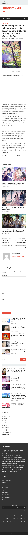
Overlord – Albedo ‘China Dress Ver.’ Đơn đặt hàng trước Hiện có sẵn (17, 404)
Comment (5, 275)
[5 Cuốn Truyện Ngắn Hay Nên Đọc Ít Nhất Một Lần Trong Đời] (6, 323)
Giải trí (4, 420)
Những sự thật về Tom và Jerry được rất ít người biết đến (18, 335)
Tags (18, 365)
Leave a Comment (19, 38)
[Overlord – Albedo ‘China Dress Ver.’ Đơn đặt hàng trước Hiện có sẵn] (6, 407)
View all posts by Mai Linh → (18, 256)
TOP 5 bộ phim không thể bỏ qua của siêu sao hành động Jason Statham (18, 327)
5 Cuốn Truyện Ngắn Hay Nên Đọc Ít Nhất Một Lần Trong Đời (18, 320)
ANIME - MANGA (5, 23)
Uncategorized (5, 434)
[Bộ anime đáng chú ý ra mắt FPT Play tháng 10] (6, 381)
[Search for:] (14, 359)
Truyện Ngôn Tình (6, 432)
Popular (5, 365)
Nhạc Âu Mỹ (5, 423)
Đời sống (4, 418)
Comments (12, 365)
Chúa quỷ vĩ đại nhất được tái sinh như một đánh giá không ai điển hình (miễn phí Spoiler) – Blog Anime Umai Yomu (18, 396)
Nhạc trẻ (4, 425)
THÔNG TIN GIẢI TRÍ (12, 10)
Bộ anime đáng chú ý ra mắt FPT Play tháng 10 (18, 377)
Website (4, 306)
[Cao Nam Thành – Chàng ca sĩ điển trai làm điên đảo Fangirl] (6, 354)
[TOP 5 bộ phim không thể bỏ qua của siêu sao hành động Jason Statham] (6, 330)
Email (3, 299)
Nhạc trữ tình (5, 427)
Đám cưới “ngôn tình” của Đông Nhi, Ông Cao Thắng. (17, 342)
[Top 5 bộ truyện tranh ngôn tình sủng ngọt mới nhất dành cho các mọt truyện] (14, 181)
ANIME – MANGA (6, 416)
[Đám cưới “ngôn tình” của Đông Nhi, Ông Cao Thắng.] (6, 346)
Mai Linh (12, 38)
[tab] (5, 365)
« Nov (3, 528)
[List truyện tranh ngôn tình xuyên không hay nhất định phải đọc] (14, 206)
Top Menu (5, 1)
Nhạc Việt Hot (5, 430)
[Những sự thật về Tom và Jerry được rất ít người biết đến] (6, 339)
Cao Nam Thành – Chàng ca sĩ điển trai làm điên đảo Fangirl (18, 350)
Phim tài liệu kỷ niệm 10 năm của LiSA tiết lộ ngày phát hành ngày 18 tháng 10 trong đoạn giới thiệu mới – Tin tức (18, 386)
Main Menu (7, 18)
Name (3, 293)
